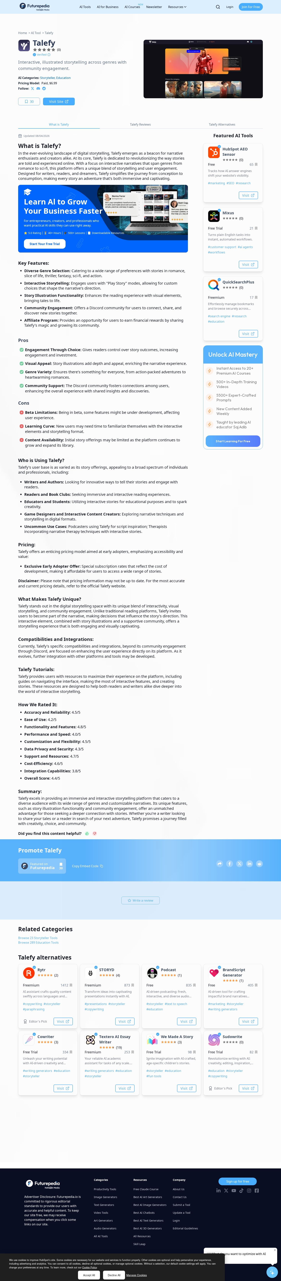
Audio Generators (105, 1228)
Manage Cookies (136, 1275)
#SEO (230, 183)
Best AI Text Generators (148, 1220)
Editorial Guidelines (185, 1228)
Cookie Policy (89, 1267)
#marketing (216, 183)
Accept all (89, 1275)
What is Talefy (59, 124)
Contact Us (180, 1197)
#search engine (219, 316)
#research (243, 183)
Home (22, 33)
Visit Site (56, 101)
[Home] (34, 7)
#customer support (222, 247)
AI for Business (108, 7)
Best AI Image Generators (149, 1205)
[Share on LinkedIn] (249, 863)
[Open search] (218, 6)
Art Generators (103, 1220)
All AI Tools (101, 1236)
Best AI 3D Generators (147, 1228)
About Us (178, 1189)
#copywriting (32, 1004)
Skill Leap (139, 1244)
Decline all (114, 1275)
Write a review (143, 900)
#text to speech (176, 1004)
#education (216, 321)
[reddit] (44, 88)
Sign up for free (237, 1181)
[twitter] (32, 88)
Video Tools (101, 1212)
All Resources (142, 1236)
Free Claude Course (145, 1189)
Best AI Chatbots (144, 1212)
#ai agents (245, 247)
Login (229, 7)
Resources (175, 7)
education (63, 78)
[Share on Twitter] (239, 863)
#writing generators (222, 1009)
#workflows (216, 252)
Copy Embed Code (85, 866)
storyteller (47, 78)
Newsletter (154, 7)
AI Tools (85, 7)
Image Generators (105, 1197)
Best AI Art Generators (147, 1197)
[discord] (38, 88)
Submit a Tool (181, 1205)
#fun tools (153, 1076)
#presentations (96, 1004)
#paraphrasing (34, 1009)
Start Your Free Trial (45, 244)
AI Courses (132, 6)
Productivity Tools (105, 1189)
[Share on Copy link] (219, 863)
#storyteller (52, 1004)
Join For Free (251, 7)
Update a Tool (181, 1212)
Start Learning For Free (233, 441)
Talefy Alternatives (222, 124)
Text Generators (104, 1205)
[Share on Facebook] (229, 863)
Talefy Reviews (140, 124)
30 (32, 101)
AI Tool (36, 33)
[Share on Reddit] (259, 863)
